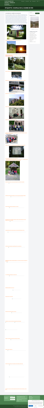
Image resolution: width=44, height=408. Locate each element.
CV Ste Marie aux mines (13, 17)
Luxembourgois (17, 19)
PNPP (37, 1)
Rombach (23, 21)
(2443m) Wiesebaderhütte (22, 14)
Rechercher (31, 12)
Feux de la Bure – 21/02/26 (32, 36)
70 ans (20, 15)
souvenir (16, 22)
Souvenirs (16, 14)
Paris (22, 20)
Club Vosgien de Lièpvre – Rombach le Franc (9, 3)
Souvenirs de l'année (20, 22)
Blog (30, 1)
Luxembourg (15, 19)
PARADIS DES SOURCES (19, 20)
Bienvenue (22, 1)
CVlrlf (12, 14)
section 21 (25, 21)
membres (20, 19)
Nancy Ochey (11, 20)
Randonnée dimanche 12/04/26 (33, 35)
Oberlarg (16, 20)
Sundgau (25, 22)
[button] (39, 22)
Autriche (26, 15)
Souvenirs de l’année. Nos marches (13, 13)
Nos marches (13, 20)
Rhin (7, 21)
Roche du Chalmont (14, 21)
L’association (27, 1)
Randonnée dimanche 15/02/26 (33, 37)
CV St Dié (10, 17)
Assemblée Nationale (23, 15)
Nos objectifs (30, 396)
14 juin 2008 (17, 15)
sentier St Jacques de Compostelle (8, 22)
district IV (16, 17)
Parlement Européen (25, 20)
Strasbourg (23, 22)
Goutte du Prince (25, 17)
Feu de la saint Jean (19, 17)
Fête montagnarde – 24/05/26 (33, 34)
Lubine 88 (13, 19)
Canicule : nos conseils (32, 33)
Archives (11, 396)
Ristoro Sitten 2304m (10, 21)
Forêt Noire (23, 17)
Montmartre (23, 19)
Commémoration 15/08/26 (32, 32)
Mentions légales (31, 397)
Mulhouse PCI (8, 20)
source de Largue (14, 22)
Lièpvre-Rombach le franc (9, 19)
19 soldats (19, 15)
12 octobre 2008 (13, 15)
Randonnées (34, 1)
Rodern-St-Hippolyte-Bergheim (19, 21)
